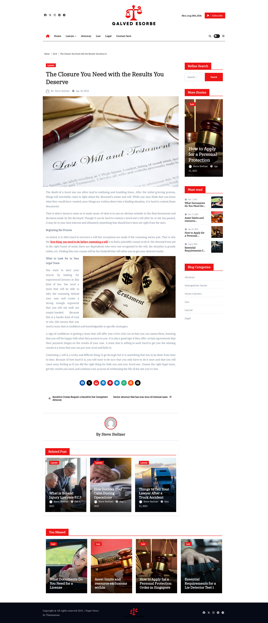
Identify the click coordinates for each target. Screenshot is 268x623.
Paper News (92, 610)
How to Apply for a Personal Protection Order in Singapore (191, 160)
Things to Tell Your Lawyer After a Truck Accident (154, 493)
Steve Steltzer (62, 90)
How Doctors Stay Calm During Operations (108, 493)
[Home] (48, 36)
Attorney (86, 36)
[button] (223, 36)
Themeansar (53, 615)
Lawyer (70, 36)
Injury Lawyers (193, 293)
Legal (108, 36)
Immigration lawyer (196, 285)
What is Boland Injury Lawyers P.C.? (65, 495)
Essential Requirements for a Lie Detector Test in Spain (195, 252)
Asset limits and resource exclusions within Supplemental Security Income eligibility (111, 589)
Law (98, 36)
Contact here (123, 36)
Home (57, 36)
